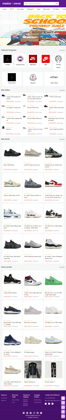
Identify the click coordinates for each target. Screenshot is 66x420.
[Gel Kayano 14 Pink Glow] (3, 106)
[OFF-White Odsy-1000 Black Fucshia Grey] (12, 244)
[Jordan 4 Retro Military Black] (3, 117)
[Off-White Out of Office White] (53, 310)
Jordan (7, 64)
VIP (11, 9)
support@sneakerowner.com (54, 400)
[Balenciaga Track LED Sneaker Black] (45, 116)
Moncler (33, 83)
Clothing (29, 9)
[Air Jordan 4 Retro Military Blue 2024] (12, 213)
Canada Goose (20, 64)
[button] (63, 398)
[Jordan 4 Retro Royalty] (12, 280)
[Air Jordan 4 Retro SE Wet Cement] (33, 183)
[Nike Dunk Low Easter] (33, 310)
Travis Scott (12, 83)
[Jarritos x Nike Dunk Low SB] (12, 183)
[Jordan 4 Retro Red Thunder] (46, 106)
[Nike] (45, 58)
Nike (38, 9)
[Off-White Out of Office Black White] (53, 213)
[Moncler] (33, 77)
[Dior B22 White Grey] (24, 105)
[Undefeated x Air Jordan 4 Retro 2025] (53, 152)
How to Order (15, 400)
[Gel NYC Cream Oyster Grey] (33, 152)
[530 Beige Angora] (33, 340)
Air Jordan (20, 9)
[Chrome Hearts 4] (53, 369)
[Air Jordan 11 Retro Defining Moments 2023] (53, 244)
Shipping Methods (25, 404)
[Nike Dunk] (33, 58)
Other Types (54, 83)
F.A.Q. (13, 402)
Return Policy (37, 400)
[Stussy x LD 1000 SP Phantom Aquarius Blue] (53, 340)
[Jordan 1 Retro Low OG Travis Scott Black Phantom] (24, 94)
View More (62, 50)
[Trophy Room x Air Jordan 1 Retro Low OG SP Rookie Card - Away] (53, 183)
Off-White (56, 9)
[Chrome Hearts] (58, 58)
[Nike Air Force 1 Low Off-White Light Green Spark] (53, 280)
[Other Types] (54, 77)
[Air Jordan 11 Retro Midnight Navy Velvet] (12, 340)
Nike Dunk (46, 9)
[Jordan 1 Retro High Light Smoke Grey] (33, 280)
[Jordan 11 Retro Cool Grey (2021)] (24, 127)
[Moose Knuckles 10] (33, 369)
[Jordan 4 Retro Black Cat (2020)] (3, 95)
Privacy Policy (37, 402)
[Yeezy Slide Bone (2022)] (46, 128)
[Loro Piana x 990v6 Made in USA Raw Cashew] (12, 369)
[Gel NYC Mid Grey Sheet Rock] (33, 244)
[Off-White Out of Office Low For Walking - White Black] (33, 213)
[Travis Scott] (11, 77)
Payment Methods (25, 400)
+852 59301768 (51, 398)
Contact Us (4, 398)
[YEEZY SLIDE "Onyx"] (46, 95)
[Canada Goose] (20, 58)
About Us (3, 400)
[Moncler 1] (3, 127)
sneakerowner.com (35, 415)
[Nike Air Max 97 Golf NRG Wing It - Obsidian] (12, 310)
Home (5, 9)
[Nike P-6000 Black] (12, 152)
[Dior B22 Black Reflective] (24, 116)
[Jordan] (7, 58)
